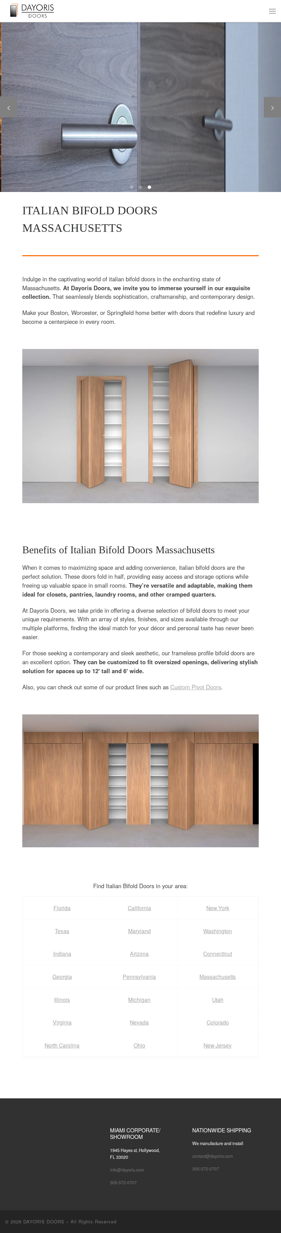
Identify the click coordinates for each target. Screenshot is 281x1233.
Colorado (218, 1022)
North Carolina (62, 1045)
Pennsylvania (139, 977)
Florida (62, 908)
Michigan (139, 1000)
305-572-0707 (123, 1182)
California (139, 908)
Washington (217, 931)
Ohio (139, 1045)
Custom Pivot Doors (195, 687)
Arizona (139, 954)
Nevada (139, 1022)
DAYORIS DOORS (43, 1221)
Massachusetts (217, 977)
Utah (217, 1000)
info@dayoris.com (127, 1170)
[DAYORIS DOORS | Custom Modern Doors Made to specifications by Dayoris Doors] (37, 10)
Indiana (62, 954)
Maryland (139, 931)
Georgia (62, 977)
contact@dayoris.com (212, 1156)
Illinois (62, 1000)
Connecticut (217, 954)
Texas (62, 931)
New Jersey (218, 1045)
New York (217, 908)
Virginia (62, 1022)
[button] (140, 426)
